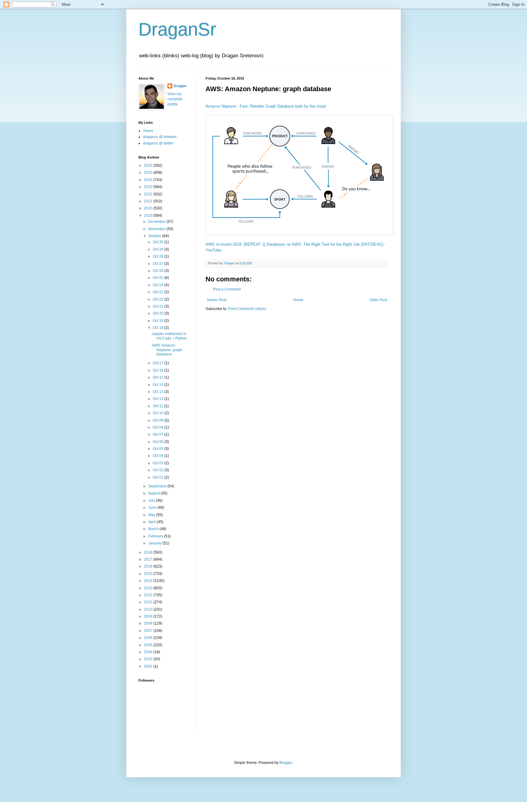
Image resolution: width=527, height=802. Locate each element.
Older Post (378, 300)
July (152, 500)
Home (298, 300)
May (152, 515)
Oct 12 (158, 399)
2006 (148, 638)
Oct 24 (158, 285)
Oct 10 (158, 413)
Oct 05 (158, 449)
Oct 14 (158, 385)
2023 (148, 187)
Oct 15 (158, 377)
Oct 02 (158, 470)
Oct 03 (158, 463)
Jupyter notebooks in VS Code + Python (169, 336)
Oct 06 (158, 442)
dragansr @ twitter (158, 143)
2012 (148, 595)
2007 (148, 631)
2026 (148, 165)
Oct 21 (158, 306)
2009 (148, 616)
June (152, 507)
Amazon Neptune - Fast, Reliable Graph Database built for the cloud (266, 106)
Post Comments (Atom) (247, 309)
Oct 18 (158, 328)
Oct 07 (158, 434)
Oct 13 (158, 392)
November (157, 229)
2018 (148, 552)
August (154, 493)
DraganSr (177, 29)
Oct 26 (158, 271)
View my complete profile (175, 99)
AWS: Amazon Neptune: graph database (167, 349)
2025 (148, 172)
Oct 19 (158, 321)
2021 (148, 201)
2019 (148, 215)
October (155, 236)
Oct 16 (158, 370)
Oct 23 (158, 292)
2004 (148, 652)
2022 (148, 194)
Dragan (180, 86)
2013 (148, 588)
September (157, 486)
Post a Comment (227, 289)
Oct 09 (158, 420)
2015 (148, 574)
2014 (148, 581)
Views (148, 131)
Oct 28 (158, 256)
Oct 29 (158, 249)
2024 (148, 180)
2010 (148, 609)
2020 (148, 208)
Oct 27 (158, 264)
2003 (148, 659)
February (156, 536)
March (154, 529)
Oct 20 (158, 313)
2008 (148, 623)
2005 (148, 645)
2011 (148, 602)
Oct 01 (158, 477)
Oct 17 (158, 363)
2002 (148, 666)
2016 (148, 566)
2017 (148, 559)
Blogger (285, 763)
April (152, 522)
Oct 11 (158, 406)
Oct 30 (158, 242)
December (157, 221)
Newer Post (216, 300)
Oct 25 (158, 278)
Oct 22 (158, 299)
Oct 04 (158, 456)
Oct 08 (158, 427)
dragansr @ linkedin (160, 137)
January (155, 543)
